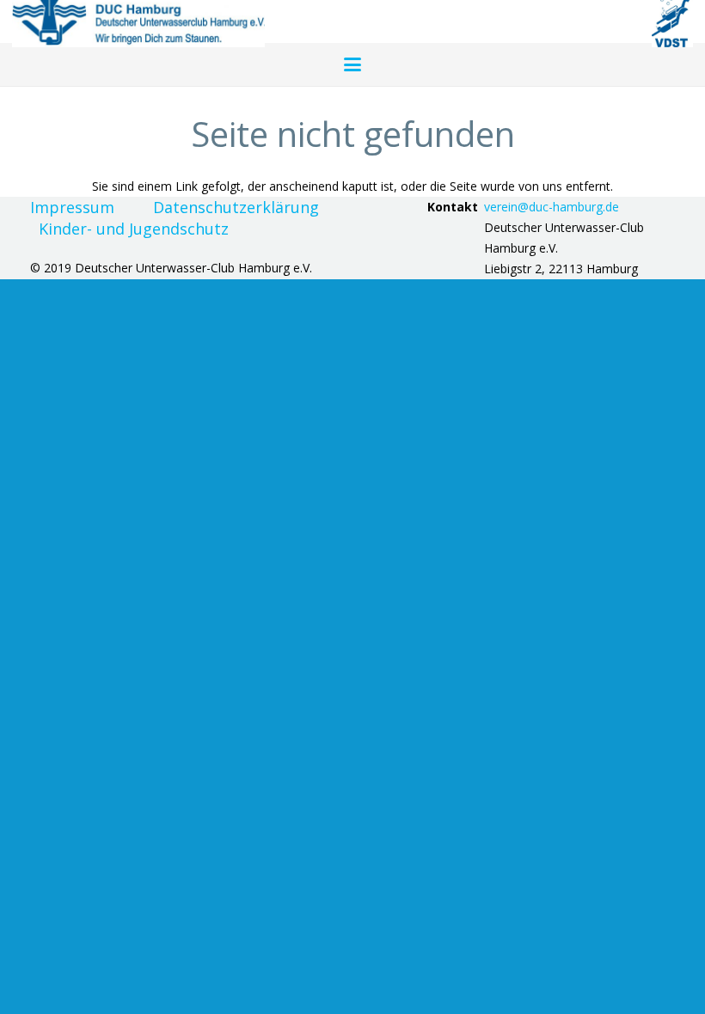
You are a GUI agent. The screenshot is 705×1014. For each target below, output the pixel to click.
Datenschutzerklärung (236, 207)
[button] (352, 64)
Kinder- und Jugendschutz (134, 228)
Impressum (72, 207)
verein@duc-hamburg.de (551, 207)
